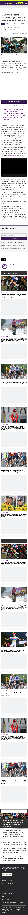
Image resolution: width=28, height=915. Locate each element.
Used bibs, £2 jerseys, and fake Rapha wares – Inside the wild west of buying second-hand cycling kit (14, 850)
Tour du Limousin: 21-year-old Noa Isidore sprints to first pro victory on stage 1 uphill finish (14, 858)
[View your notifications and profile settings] (16, 3)
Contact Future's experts (7, 883)
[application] (14, 166)
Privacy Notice (20, 244)
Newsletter (24, 33)
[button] (26, 3)
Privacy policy (5, 886)
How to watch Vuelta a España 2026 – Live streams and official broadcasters (15, 843)
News (3, 24)
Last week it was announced (9, 124)
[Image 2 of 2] (23, 45)
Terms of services (18, 242)
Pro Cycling (4, 11)
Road (3, 259)
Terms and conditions (7, 880)
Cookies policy (5, 890)
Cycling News (10, 23)
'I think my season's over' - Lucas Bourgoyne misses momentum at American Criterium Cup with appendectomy (13, 823)
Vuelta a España (13, 7)
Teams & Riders (11, 11)
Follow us (16, 33)
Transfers (23, 7)
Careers (3, 896)
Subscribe (20, 3)
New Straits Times (10, 155)
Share (5, 33)
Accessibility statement (7, 893)
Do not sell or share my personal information (12, 902)
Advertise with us (6, 899)
